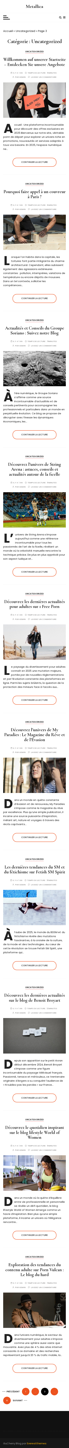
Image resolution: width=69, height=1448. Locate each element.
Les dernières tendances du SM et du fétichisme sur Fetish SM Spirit (34, 869)
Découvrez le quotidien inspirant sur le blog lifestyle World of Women (34, 1132)
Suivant (18, 1400)
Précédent (13, 1391)
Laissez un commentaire (43, 77)
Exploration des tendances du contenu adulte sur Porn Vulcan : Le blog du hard (34, 1269)
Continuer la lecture (34, 162)
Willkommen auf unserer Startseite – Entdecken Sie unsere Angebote (34, 62)
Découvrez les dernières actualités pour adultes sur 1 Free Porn (34, 604)
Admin (22, 77)
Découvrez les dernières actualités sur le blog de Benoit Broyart (34, 997)
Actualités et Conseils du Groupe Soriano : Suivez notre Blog (34, 330)
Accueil (8, 31)
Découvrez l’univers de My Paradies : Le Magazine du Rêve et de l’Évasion (34, 735)
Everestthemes (36, 1443)
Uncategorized (25, 31)
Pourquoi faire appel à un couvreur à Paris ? (35, 194)
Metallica (34, 6)
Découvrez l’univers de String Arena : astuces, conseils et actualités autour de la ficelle (34, 469)
